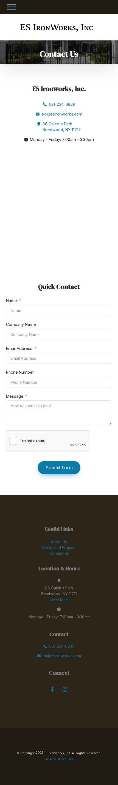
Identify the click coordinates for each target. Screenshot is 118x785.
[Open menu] (11, 7)
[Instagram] (65, 690)
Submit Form (59, 467)
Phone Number (20, 372)
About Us (59, 542)
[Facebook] (52, 690)
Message (14, 396)
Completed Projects (59, 547)
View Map (59, 600)
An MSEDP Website (59, 759)
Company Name (21, 324)
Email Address (19, 348)
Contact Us (59, 553)
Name (11, 300)
